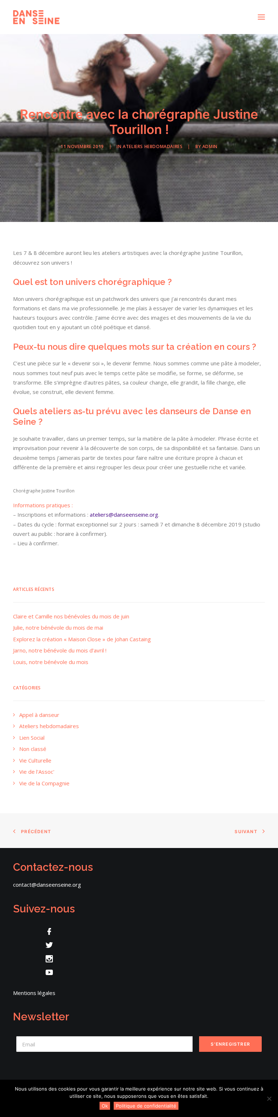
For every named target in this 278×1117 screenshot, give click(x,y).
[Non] (269, 1098)
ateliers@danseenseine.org (124, 514)
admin (210, 146)
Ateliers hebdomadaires (152, 146)
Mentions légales (34, 992)
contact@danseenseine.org (47, 884)
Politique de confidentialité (146, 1106)
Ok (105, 1106)
